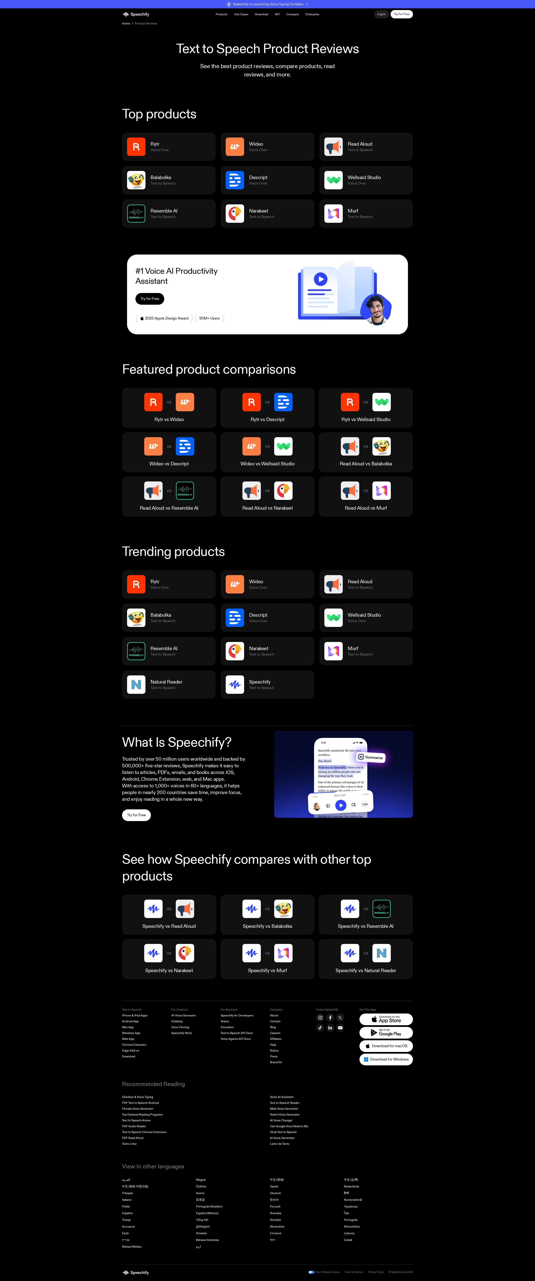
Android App (130, 1021)
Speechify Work (181, 1033)
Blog (273, 1027)
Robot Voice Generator (285, 1114)
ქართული (203, 1226)
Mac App (128, 1027)
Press (274, 1056)
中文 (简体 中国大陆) (135, 1186)
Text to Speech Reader (284, 1103)
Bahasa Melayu (132, 1246)
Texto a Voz (129, 1144)
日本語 (200, 1200)
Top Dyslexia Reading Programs (142, 1114)
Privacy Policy (376, 1272)
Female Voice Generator (137, 1108)
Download (261, 14)
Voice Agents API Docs (236, 1039)
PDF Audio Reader (134, 1126)
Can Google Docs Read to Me (289, 1126)
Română (275, 1220)
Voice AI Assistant (282, 1097)
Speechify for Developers (237, 1015)
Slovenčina (277, 1226)
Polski (126, 1206)
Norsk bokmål (353, 1200)
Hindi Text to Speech (283, 1132)
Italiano (126, 1200)
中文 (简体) (277, 1180)
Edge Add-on (130, 1050)
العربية (126, 1180)
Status (274, 1050)
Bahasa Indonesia (207, 1240)
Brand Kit (276, 1062)
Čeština (201, 1186)
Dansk (274, 1186)
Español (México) (207, 1213)
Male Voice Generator (284, 1108)
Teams (225, 1021)
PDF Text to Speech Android (140, 1103)
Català (348, 1240)
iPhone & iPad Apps (135, 1015)
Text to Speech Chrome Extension (144, 1132)
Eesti (125, 1233)
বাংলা (272, 1240)
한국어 (274, 1200)
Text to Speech (131, 1009)
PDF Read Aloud (132, 1138)
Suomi (200, 1193)
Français (127, 1193)
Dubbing (176, 1021)
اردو (198, 1246)
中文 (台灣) (351, 1180)
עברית (125, 1240)
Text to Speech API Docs (237, 1033)
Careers (275, 1033)
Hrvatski (201, 1233)
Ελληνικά (275, 1233)
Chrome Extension (134, 1045)
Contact (275, 1021)
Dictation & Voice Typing (137, 1097)
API (277, 14)
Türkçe (126, 1220)
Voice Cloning (180, 1027)
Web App (128, 1039)
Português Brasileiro (209, 1206)
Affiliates (276, 1039)
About (274, 1015)
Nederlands (351, 1186)
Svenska (275, 1213)
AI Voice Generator (183, 1015)
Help (273, 1045)
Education (227, 1027)
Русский (275, 1206)
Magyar (201, 1180)
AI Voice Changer (281, 1120)
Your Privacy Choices (328, 1272)
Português (351, 1220)
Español (127, 1213)
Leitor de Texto (279, 1144)
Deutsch (275, 1193)
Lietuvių (349, 1233)
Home (126, 23)
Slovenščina (352, 1226)
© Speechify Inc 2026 (401, 1272)
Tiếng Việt (202, 1220)
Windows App (131, 1033)
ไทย (346, 1213)
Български (128, 1226)
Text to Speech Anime (136, 1120)
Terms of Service (354, 1272)
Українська (351, 1206)
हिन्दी (346, 1193)
